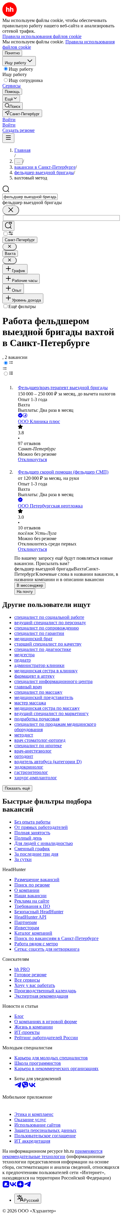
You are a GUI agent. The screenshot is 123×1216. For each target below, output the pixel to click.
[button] (9, 119)
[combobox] (30, 197)
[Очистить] (10, 210)
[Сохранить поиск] (8, 226)
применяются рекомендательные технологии (52, 1154)
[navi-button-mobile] (8, 138)
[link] (12, 106)
